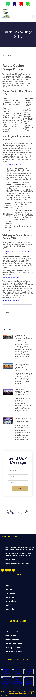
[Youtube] (9, 570)
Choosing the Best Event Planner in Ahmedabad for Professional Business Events (23, 420)
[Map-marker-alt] (28, 4)
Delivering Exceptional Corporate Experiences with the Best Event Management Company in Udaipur (23, 367)
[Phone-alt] (14, 4)
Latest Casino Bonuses (10, 278)
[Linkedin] (13, 570)
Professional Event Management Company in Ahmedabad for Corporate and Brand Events (23, 338)
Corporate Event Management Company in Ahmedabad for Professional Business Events (23, 393)
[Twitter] (6, 570)
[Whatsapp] (8, 4)
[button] (33, 16)
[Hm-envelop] (21, 4)
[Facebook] (2, 570)
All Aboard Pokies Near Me (12, 165)
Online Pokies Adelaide (10, 301)
